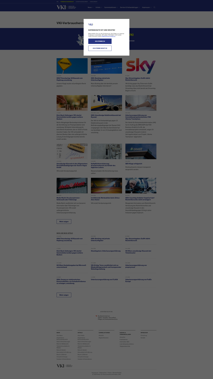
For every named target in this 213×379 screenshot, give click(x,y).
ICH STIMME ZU (100, 41)
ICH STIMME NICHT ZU (100, 48)
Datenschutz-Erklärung (108, 36)
